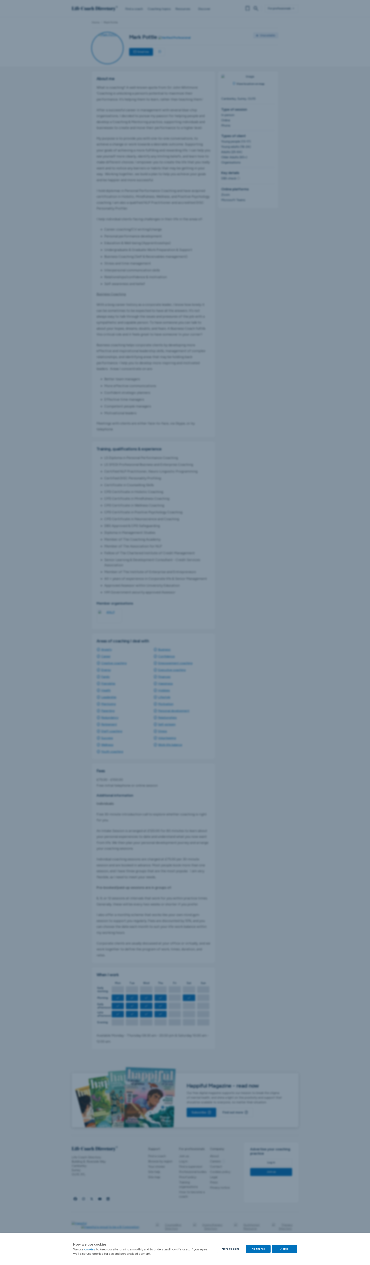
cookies (89, 1249)
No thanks (258, 1248)
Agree (284, 1248)
